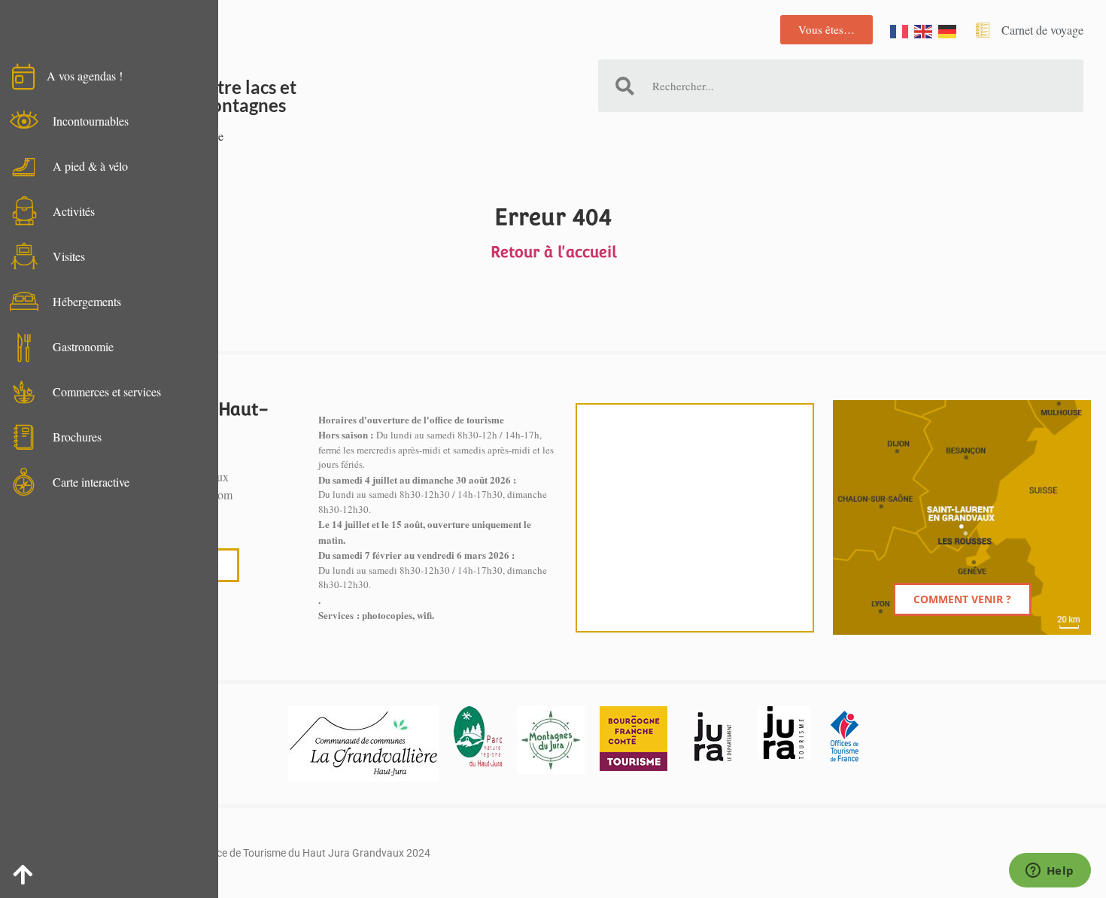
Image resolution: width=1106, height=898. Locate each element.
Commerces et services (107, 391)
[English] (924, 30)
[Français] (900, 30)
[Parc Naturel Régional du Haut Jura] (478, 736)
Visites (69, 256)
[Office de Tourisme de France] (844, 736)
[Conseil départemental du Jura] (712, 736)
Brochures (77, 436)
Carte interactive (91, 482)
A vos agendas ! (85, 75)
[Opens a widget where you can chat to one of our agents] (1049, 871)
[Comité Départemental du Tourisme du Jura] (784, 732)
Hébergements (87, 301)
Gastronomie (83, 346)
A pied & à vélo (90, 166)
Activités (74, 211)
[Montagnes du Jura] (551, 740)
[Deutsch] (948, 30)
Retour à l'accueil (553, 252)
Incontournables (91, 121)
